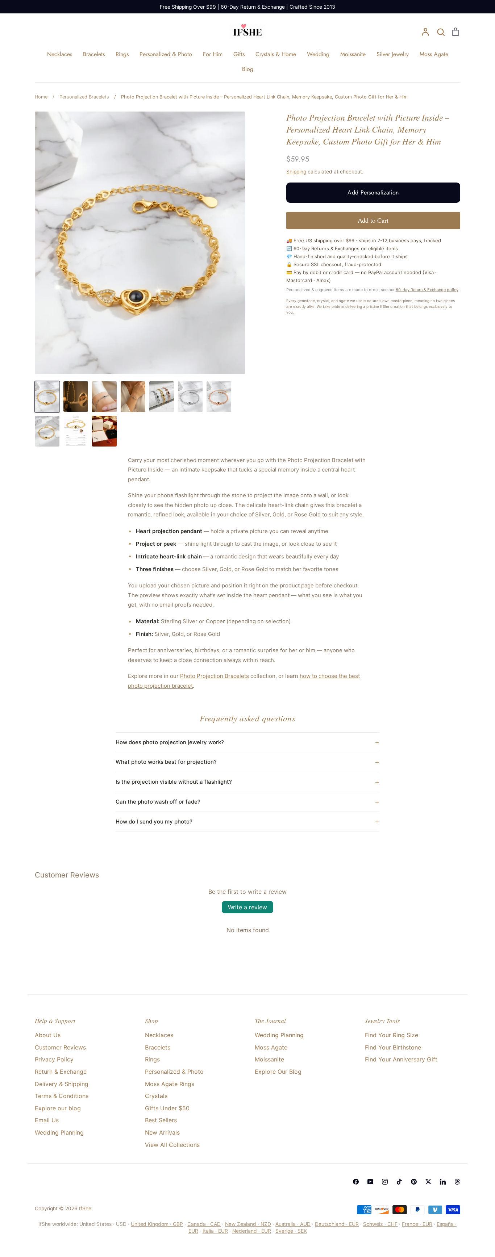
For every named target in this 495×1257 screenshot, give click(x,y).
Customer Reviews (60, 1047)
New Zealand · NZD (248, 1224)
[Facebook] (356, 1181)
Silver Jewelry (393, 54)
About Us (48, 1035)
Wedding (318, 54)
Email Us (47, 1120)
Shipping (296, 172)
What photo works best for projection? (166, 761)
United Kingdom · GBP (157, 1224)
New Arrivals (162, 1132)
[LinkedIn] (443, 1181)
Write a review (247, 907)
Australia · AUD (293, 1224)
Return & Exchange (61, 1071)
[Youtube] (370, 1181)
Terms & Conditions (61, 1095)
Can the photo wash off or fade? (158, 801)
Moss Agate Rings (169, 1084)
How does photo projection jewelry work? (170, 742)
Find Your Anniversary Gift (401, 1059)
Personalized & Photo (166, 54)
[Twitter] (428, 1181)
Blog (247, 69)
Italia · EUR (215, 1231)
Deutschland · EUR (337, 1224)
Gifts (239, 54)
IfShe (85, 1208)
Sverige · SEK (291, 1231)
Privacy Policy (54, 1059)
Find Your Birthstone (393, 1047)
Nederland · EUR (251, 1231)
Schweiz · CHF (380, 1224)
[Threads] (457, 1181)
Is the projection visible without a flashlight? (174, 781)
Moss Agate (434, 54)
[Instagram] (385, 1181)
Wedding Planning (59, 1132)
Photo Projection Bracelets (214, 676)
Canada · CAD (204, 1224)
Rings (122, 54)
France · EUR (417, 1224)
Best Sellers (161, 1120)
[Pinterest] (414, 1181)
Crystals (156, 1095)
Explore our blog (58, 1108)
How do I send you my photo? (154, 821)
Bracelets (94, 54)
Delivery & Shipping (61, 1084)
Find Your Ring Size (391, 1035)
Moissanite (353, 54)
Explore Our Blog (278, 1071)
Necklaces (59, 54)
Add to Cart (373, 220)
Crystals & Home (275, 54)
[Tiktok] (399, 1181)
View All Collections (172, 1144)
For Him (212, 54)
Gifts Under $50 (167, 1108)
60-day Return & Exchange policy (427, 289)
